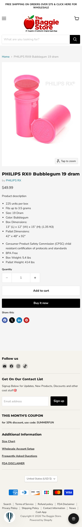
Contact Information (54, 508)
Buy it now (41, 303)
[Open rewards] (73, 518)
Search (7, 504)
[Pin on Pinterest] (26, 320)
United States (39, 478)
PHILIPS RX (13, 180)
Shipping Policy (30, 508)
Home (6, 56)
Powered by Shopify (41, 520)
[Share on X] (12, 320)
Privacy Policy (10, 508)
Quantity (7, 269)
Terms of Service (24, 504)
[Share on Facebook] (5, 320)
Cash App (41, 512)
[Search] (75, 39)
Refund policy (45, 504)
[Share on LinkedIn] (19, 320)
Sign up (59, 401)
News (72, 508)
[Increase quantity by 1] (35, 278)
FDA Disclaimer (66, 504)
